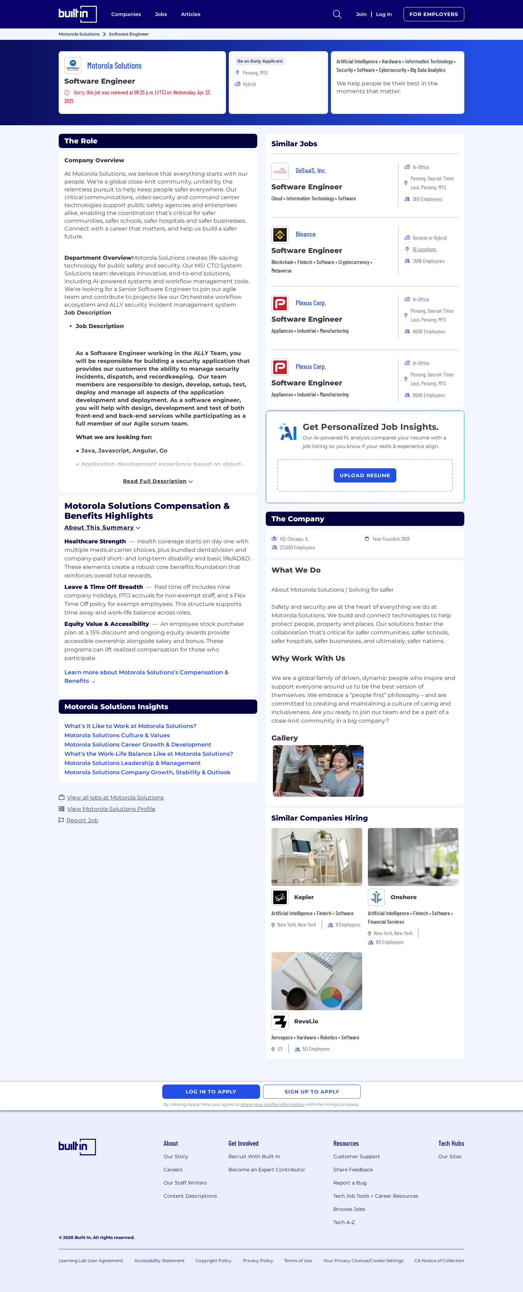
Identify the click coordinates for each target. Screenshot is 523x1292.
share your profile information (273, 1104)
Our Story (176, 1156)
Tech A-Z (344, 1222)
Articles (190, 14)
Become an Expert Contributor (266, 1169)
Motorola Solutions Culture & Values (117, 735)
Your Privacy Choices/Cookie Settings (363, 1260)
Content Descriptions (190, 1196)
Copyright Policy (214, 1260)
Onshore (404, 897)
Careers (173, 1169)
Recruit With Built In (254, 1156)
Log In (384, 14)
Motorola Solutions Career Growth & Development (137, 744)
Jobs (161, 14)
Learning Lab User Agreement (91, 1260)
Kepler (304, 897)
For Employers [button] (434, 14)
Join (361, 14)
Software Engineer (306, 187)
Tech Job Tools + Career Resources (375, 1196)
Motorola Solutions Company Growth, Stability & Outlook (147, 772)
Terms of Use (298, 1260)
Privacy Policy (258, 1260)
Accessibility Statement (159, 1260)
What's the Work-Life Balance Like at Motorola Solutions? (148, 753)
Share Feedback (353, 1169)
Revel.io (306, 1021)
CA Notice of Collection (439, 1260)
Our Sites (449, 1156)
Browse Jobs (349, 1209)
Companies (126, 14)
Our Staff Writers (185, 1183)
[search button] (337, 14)
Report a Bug (350, 1183)
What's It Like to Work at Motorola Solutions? (130, 726)
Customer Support (356, 1156)
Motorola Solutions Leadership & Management (132, 763)
